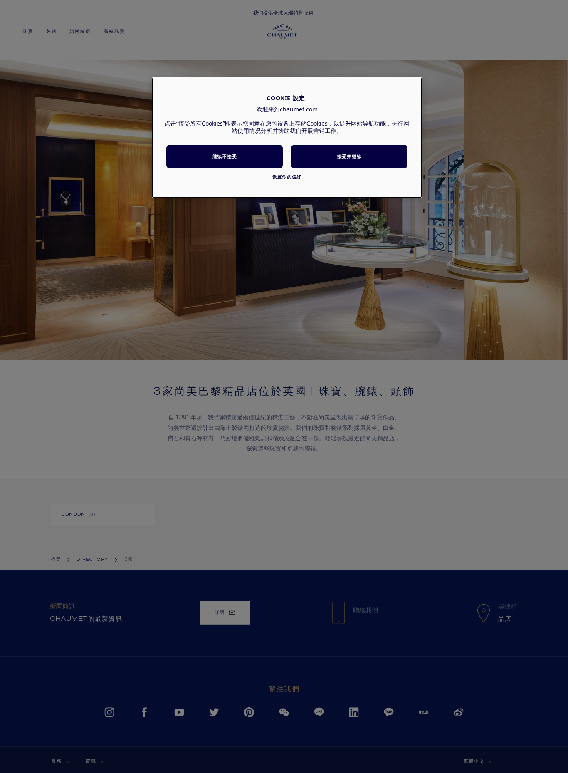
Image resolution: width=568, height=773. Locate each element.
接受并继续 (349, 156)
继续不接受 (224, 156)
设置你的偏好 (286, 176)
